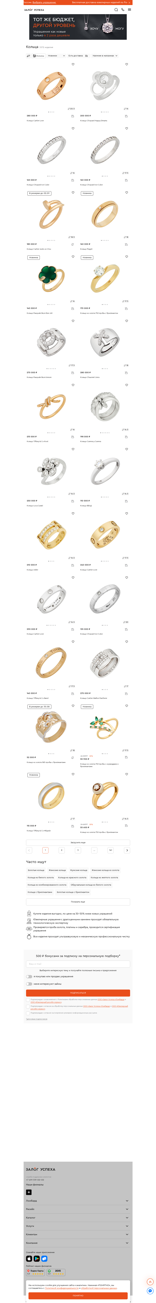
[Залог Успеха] (34, 10)
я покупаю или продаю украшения (53, 976)
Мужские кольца (78, 870)
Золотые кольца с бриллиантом (73, 892)
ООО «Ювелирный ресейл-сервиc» (46, 1002)
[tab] (49, 176)
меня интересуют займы (47, 984)
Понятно (78, 1296)
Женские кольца (57, 870)
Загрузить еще (78, 843)
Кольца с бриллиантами (40, 892)
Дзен (29, 1192)
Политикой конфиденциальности (62, 1288)
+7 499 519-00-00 (35, 1180)
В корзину (72, 116)
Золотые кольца (36, 870)
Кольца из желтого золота (104, 878)
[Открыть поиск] (116, 9)
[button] (78, 56)
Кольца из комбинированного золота (47, 885)
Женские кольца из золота (105, 870)
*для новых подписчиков (36, 1019)
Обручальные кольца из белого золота (91, 885)
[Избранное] (73, 64)
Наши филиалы (35, 1184)
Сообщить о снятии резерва (71, 243)
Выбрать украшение (112, 2)
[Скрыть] (129, 3)
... (94, 850)
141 (110, 850)
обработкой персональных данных (99, 1288)
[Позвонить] (123, 9)
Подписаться (78, 993)
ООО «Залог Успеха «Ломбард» (111, 999)
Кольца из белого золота (41, 878)
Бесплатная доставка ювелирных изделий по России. (69, 2)
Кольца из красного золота (72, 878)
